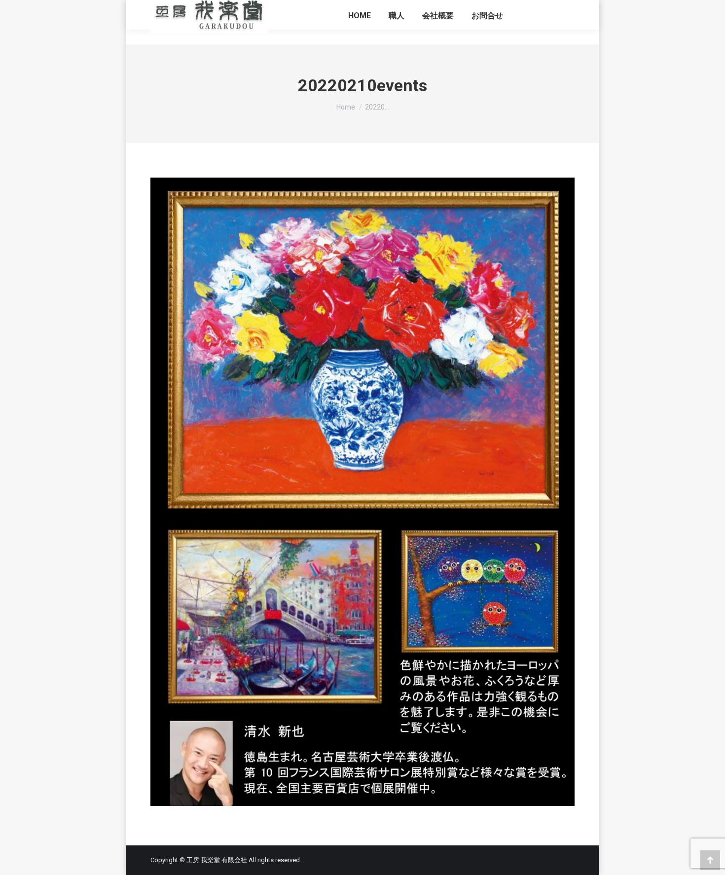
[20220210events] (362, 492)
